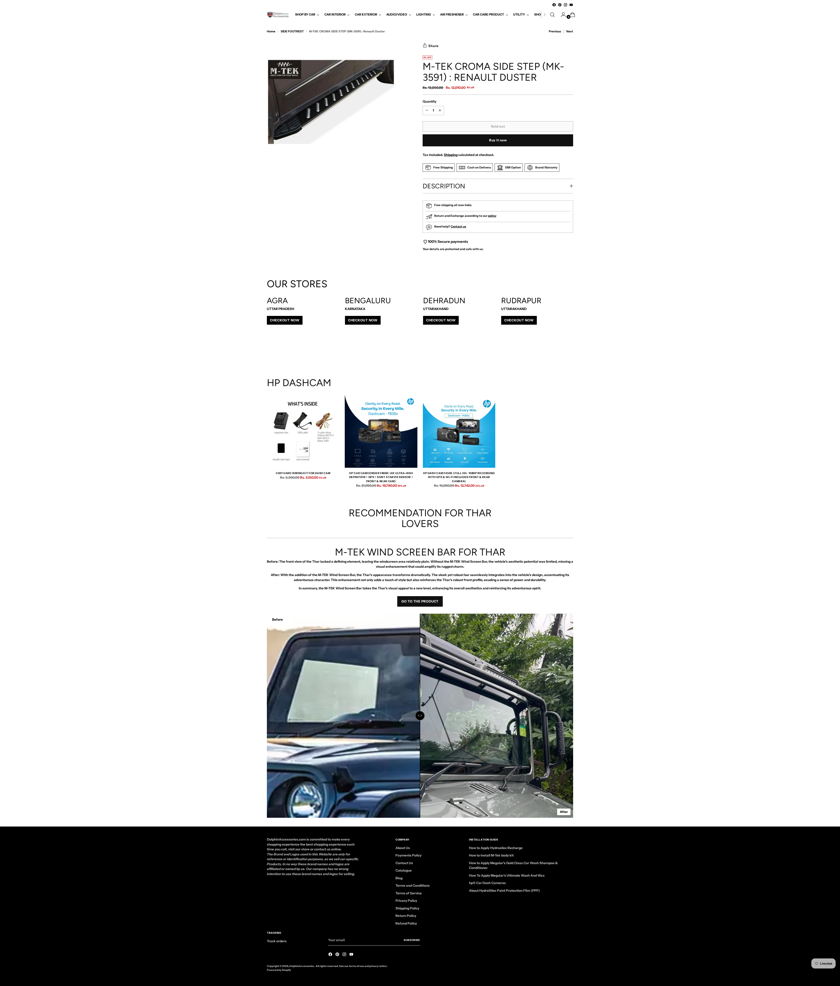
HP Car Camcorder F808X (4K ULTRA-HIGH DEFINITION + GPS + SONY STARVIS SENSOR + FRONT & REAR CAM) (381, 477)
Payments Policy (409, 855)
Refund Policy (406, 923)
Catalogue (404, 870)
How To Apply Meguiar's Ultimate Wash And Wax (507, 875)
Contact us (458, 226)
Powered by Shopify (279, 970)
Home (271, 31)
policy (492, 215)
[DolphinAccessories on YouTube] (571, 5)
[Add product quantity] (427, 110)
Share (433, 46)
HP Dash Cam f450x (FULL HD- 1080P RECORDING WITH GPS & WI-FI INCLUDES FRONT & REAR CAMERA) (459, 477)
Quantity (429, 101)
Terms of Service (409, 893)
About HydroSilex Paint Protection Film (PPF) (504, 890)
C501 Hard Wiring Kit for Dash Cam (303, 473)
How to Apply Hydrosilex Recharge (496, 848)
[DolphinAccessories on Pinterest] (560, 5)
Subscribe (412, 940)
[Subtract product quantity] (440, 110)
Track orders (277, 941)
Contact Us (404, 863)
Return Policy (406, 916)
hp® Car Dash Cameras (487, 883)
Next (569, 31)
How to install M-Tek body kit (491, 855)
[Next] (544, 14)
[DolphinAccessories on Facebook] (554, 5)
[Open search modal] (552, 14)
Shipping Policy (407, 908)
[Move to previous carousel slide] (559, 353)
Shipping (451, 155)
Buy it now (498, 140)
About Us (403, 848)
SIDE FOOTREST (292, 31)
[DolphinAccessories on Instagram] (565, 5)
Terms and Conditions (413, 885)
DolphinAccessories (302, 966)
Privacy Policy (406, 900)
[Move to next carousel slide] (569, 353)
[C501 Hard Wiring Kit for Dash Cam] (303, 431)
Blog (399, 878)
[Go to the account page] (561, 14)
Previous (555, 31)
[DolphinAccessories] (278, 14)
